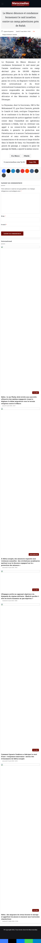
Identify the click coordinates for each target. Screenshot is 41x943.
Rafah (27, 156)
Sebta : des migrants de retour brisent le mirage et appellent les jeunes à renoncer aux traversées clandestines (20, 917)
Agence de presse (8, 31)
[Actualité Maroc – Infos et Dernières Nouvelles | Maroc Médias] (20, 3)
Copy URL (32, 162)
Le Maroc (16, 156)
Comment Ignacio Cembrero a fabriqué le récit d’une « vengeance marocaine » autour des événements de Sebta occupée (19, 756)
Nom (3, 216)
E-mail (4, 224)
